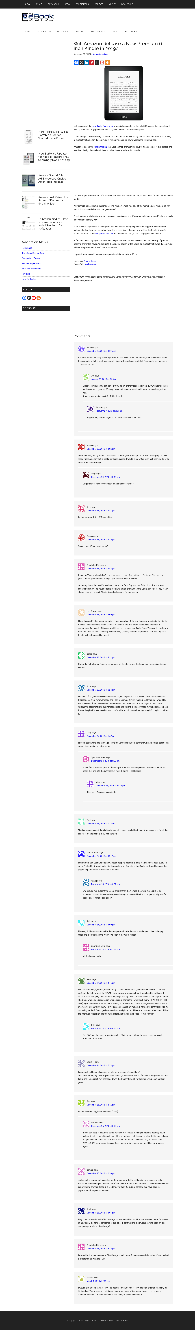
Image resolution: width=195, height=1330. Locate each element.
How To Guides (29, 279)
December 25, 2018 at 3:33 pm (105, 1126)
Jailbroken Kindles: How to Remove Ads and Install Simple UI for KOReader (52, 223)
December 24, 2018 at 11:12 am (101, 856)
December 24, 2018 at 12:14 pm (110, 785)
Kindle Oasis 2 (100, 147)
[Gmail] (102, 62)
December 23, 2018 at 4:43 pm (101, 510)
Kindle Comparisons (31, 263)
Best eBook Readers (31, 268)
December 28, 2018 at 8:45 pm (101, 1248)
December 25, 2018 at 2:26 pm (101, 1173)
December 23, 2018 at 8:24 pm (101, 690)
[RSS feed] (38, 298)
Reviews (26, 274)
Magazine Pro (90, 1320)
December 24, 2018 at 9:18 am (101, 823)
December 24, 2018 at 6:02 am (105, 761)
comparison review (104, 233)
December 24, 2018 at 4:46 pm (101, 983)
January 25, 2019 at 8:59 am (104, 379)
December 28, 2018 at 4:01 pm (101, 1213)
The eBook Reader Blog (33, 253)
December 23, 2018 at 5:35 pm (101, 539)
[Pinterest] (91, 62)
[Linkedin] (86, 62)
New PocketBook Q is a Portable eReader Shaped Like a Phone (53, 135)
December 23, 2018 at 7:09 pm (101, 614)
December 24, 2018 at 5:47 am (101, 736)
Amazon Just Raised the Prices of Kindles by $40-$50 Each (53, 200)
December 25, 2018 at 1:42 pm (101, 1105)
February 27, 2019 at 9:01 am (109, 411)
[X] (81, 62)
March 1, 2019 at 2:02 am (98, 1281)
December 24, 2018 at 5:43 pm (105, 949)
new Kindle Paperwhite (102, 126)
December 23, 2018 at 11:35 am (101, 351)
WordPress (123, 1320)
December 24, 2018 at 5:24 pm (101, 1065)
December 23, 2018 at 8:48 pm (105, 477)
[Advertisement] (123, 174)
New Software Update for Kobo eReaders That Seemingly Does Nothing (54, 157)
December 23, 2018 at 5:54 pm (101, 568)
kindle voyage (90, 264)
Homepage (27, 248)
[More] (107, 62)
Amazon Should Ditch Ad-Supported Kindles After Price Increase (52, 178)
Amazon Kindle (90, 261)
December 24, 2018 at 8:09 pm (105, 884)
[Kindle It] (97, 62)
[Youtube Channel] (34, 298)
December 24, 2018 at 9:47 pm (105, 1028)
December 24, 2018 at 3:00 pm (101, 924)
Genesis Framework (108, 1320)
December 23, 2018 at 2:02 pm (101, 449)
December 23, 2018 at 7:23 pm (101, 657)
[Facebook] (76, 62)
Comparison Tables (31, 258)
